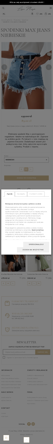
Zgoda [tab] (10, 194)
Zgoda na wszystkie (33, 250)
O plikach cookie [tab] (35, 194)
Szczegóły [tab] (21, 194)
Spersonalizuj (36, 244)
